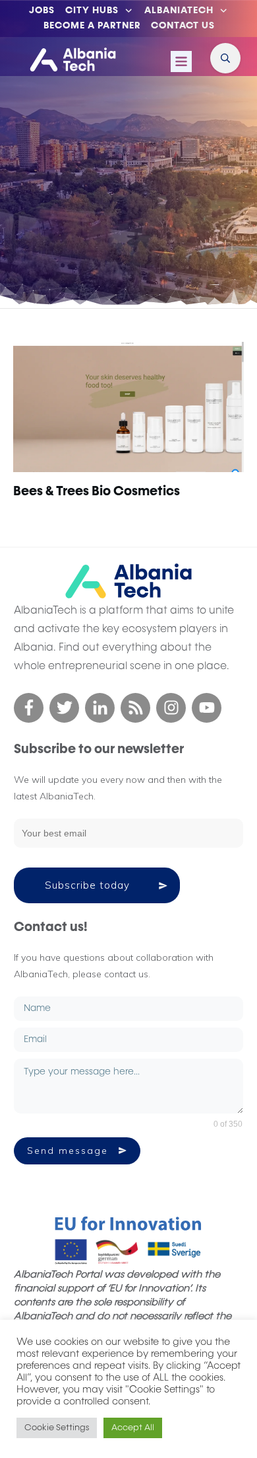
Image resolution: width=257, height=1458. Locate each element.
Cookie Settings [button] (56, 1428)
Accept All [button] (132, 1428)
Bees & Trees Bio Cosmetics (96, 491)
